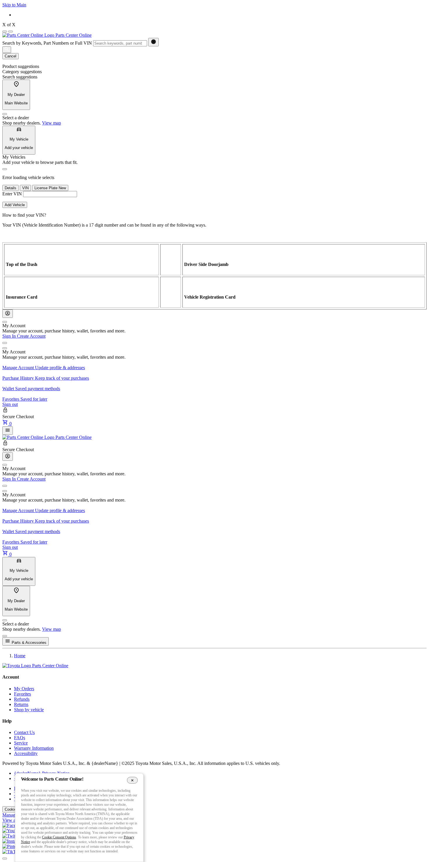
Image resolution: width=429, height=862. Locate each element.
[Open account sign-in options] (7, 313)
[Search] (6, 49)
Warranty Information (34, 748)
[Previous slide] (4, 31)
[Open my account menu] (4, 343)
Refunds (21, 699)
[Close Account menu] (4, 322)
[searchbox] (120, 43)
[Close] (4, 114)
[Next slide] (10, 31)
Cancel (10, 56)
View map (51, 122)
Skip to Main (14, 4)
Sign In (9, 336)
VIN (25, 188)
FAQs (19, 737)
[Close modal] (4, 636)
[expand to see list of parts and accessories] (7, 430)
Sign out (10, 404)
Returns (21, 704)
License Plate (50, 188)
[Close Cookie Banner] (132, 780)
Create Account (31, 336)
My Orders (24, 688)
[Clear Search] (153, 42)
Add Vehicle (15, 205)
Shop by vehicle (29, 709)
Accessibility (26, 753)
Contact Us (24, 732)
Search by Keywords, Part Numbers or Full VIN (47, 43)
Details (10, 188)
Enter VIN (12, 193)
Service (21, 742)
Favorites (22, 693)
